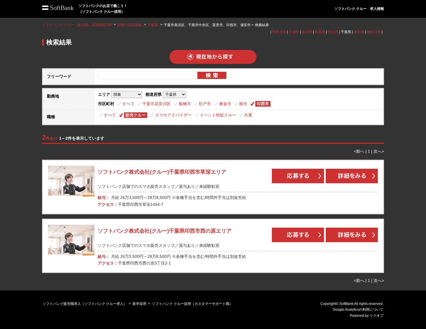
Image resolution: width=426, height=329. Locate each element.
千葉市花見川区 (156, 103)
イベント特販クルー (218, 115)
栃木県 (307, 32)
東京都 (359, 32)
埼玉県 (333, 32)
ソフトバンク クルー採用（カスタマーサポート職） (192, 304)
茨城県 (294, 32)
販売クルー (135, 115)
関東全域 (279, 32)
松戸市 (205, 103)
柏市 (243, 103)
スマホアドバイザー (173, 115)
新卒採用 (139, 304)
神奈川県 (374, 32)
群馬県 (320, 32)
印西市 (263, 103)
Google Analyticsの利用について (358, 310)
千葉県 (153, 25)
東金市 (225, 103)
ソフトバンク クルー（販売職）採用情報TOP (77, 25)
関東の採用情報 (130, 25)
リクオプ (376, 316)
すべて (128, 103)
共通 (248, 115)
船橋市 (185, 103)
